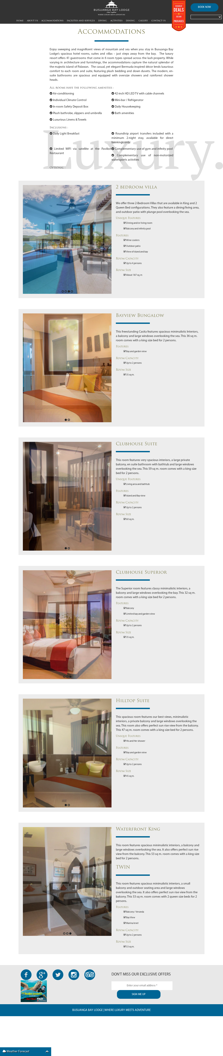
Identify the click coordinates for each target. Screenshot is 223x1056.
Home (20, 21)
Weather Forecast (17, 1051)
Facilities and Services (81, 21)
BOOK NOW (204, 7)
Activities (116, 21)
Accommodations (52, 21)
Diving (102, 21)
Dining (130, 21)
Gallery (143, 21)
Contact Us (158, 21)
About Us (32, 21)
